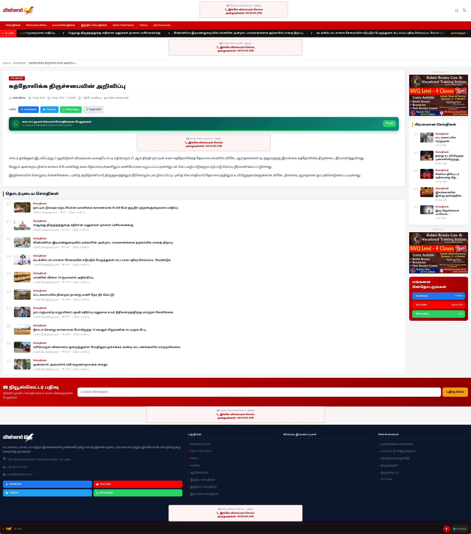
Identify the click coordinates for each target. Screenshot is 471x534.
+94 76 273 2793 (17, 467)
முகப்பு (7, 63)
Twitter (51, 109)
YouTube (105, 484)
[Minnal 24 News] (18, 10)
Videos (144, 25)
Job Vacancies (162, 25)
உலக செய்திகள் (63, 25)
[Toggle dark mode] (464, 10)
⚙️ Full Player (459, 529)
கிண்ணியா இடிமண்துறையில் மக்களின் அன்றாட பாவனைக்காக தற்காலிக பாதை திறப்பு (210, 33)
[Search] (456, 10)
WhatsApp (72, 109)
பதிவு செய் (455, 392)
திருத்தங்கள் (389, 465)
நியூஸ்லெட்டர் (390, 472)
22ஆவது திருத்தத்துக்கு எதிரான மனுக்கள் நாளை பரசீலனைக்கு (86, 33)
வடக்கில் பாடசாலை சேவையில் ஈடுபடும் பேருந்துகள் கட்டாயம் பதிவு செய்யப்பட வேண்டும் (352, 33)
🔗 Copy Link (93, 109)
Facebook (30, 109)
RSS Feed (386, 479)
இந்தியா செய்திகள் (203, 487)
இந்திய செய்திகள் (94, 25)
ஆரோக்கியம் (199, 472)
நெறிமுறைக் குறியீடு (395, 458)
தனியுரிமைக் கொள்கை (397, 444)
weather (195, 465)
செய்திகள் (13, 25)
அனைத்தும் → (459, 33)
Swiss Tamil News (123, 25)
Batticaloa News (36, 25)
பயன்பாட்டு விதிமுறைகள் (398, 451)
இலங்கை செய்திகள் (204, 494)
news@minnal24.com (20, 474)
